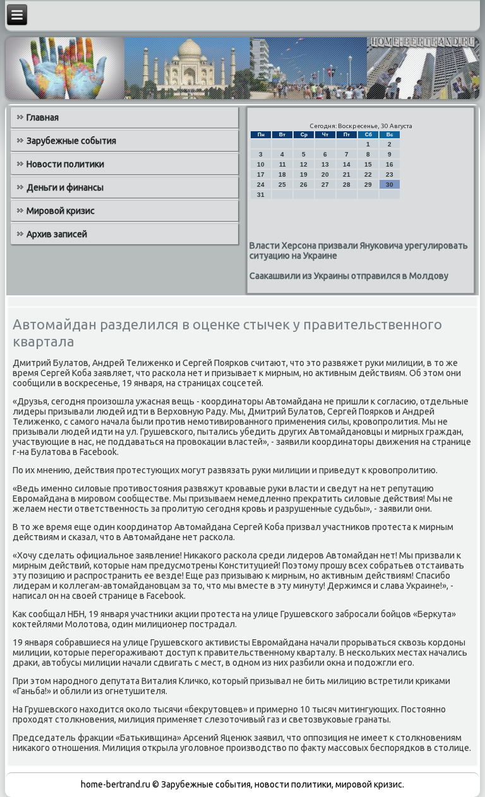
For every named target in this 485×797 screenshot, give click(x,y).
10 (261, 164)
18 (282, 174)
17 (261, 174)
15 (368, 164)
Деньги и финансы (65, 187)
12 (304, 164)
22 (368, 174)
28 (346, 184)
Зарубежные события (71, 141)
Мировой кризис (61, 211)
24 (261, 184)
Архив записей (57, 234)
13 (325, 164)
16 (389, 164)
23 (389, 174)
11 (282, 164)
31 (261, 194)
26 (304, 184)
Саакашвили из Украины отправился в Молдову (348, 276)
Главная (43, 117)
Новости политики (65, 164)
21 (346, 174)
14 (346, 164)
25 (282, 184)
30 (389, 184)
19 (304, 174)
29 (368, 184)
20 (325, 174)
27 (325, 184)
